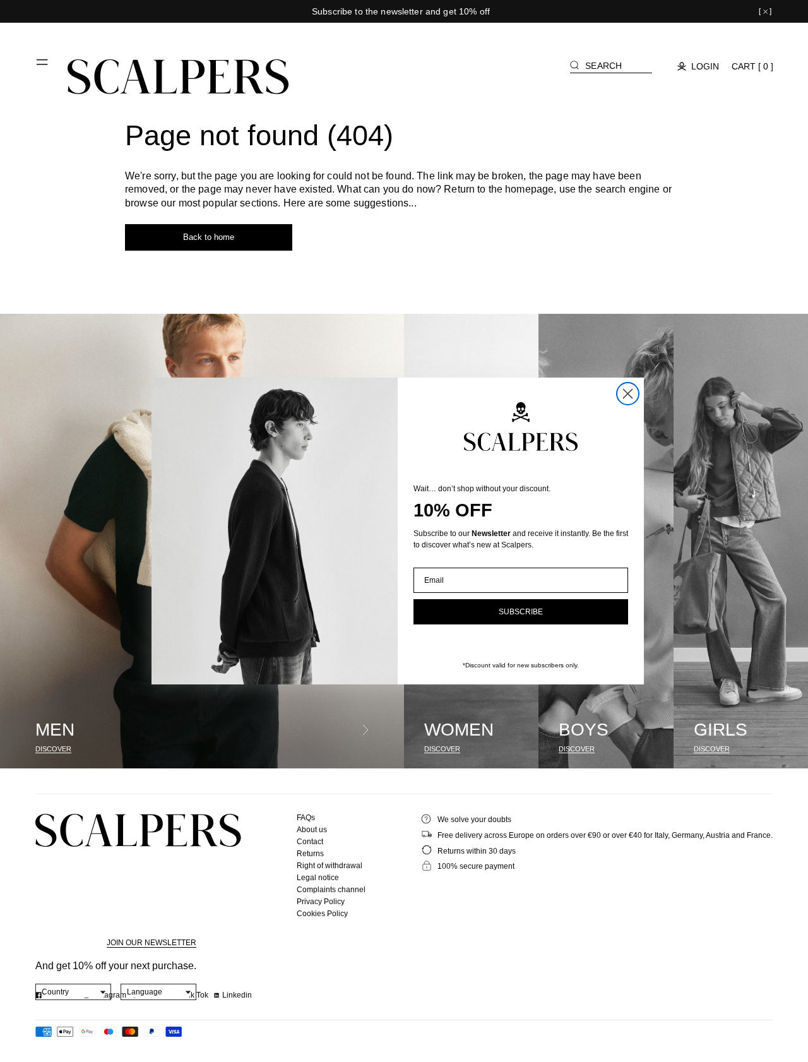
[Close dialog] (628, 394)
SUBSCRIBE (521, 611)
